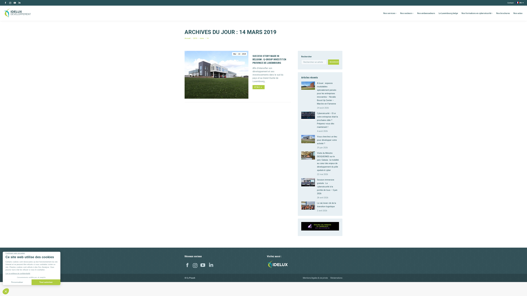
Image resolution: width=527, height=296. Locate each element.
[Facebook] (187, 265)
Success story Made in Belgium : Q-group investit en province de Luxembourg (269, 59)
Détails (257, 87)
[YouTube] (203, 265)
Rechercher (306, 56)
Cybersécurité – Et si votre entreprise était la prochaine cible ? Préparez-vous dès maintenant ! (327, 120)
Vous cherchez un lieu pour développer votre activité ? (327, 140)
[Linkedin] (211, 265)
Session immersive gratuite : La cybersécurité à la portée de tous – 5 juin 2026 (327, 187)
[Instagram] (195, 265)
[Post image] (308, 86)
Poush (192, 278)
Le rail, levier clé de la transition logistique (326, 205)
